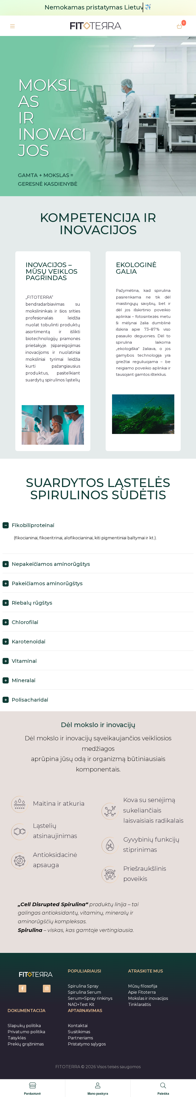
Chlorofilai (25, 622)
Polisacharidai (30, 700)
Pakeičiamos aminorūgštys (47, 583)
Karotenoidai (28, 642)
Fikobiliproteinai (33, 525)
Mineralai (23, 680)
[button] (98, 527)
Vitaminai (24, 661)
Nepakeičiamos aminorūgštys (51, 564)
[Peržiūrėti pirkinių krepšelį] (179, 26)
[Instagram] (47, 988)
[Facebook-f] (22, 988)
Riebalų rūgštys (32, 603)
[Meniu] (12, 26)
